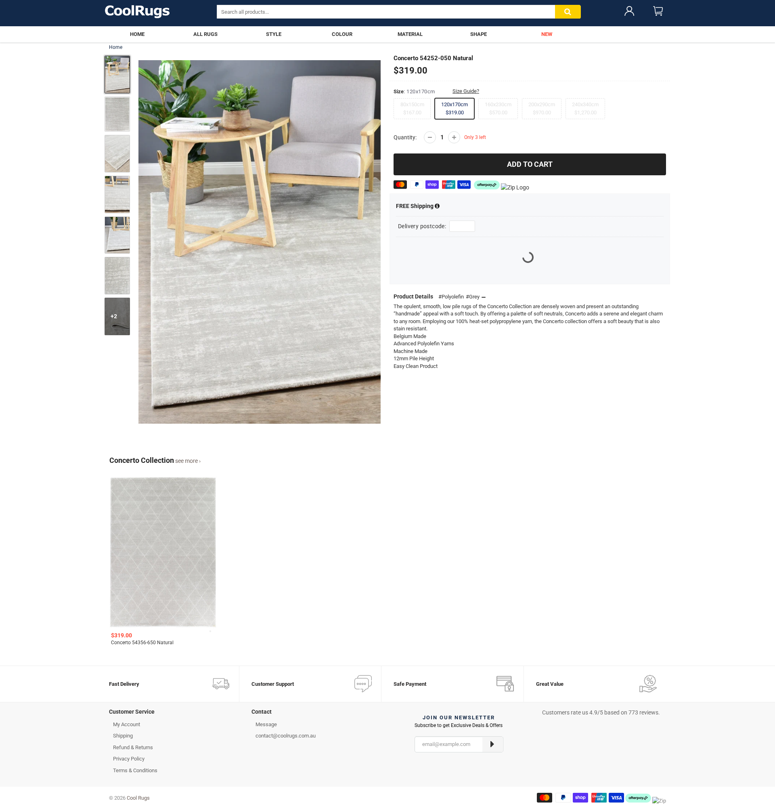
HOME (137, 34)
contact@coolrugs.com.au (286, 736)
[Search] (568, 12)
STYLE (273, 34)
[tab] (174, 713)
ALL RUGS (205, 34)
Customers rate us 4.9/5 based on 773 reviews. (601, 712)
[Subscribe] (492, 744)
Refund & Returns (133, 747)
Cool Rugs (138, 798)
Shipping (415, 206)
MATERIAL (410, 34)
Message (266, 724)
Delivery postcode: (422, 226)
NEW (546, 34)
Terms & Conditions (135, 770)
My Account (126, 724)
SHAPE (478, 34)
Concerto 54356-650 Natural (142, 642)
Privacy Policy (129, 759)
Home (115, 47)
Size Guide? (465, 91)
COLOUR (342, 34)
